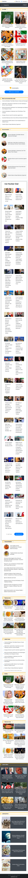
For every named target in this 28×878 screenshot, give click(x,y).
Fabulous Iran (7, 598)
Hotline (6, 673)
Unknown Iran (7, 721)
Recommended (5, 129)
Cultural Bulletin (8, 541)
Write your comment (14, 91)
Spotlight (4, 9)
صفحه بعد (18, 534)
